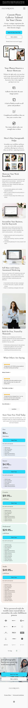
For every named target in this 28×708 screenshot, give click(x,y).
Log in (20, 41)
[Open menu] (24, 8)
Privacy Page (13, 4)
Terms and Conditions (18, 695)
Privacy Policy (7, 695)
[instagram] (14, 702)
